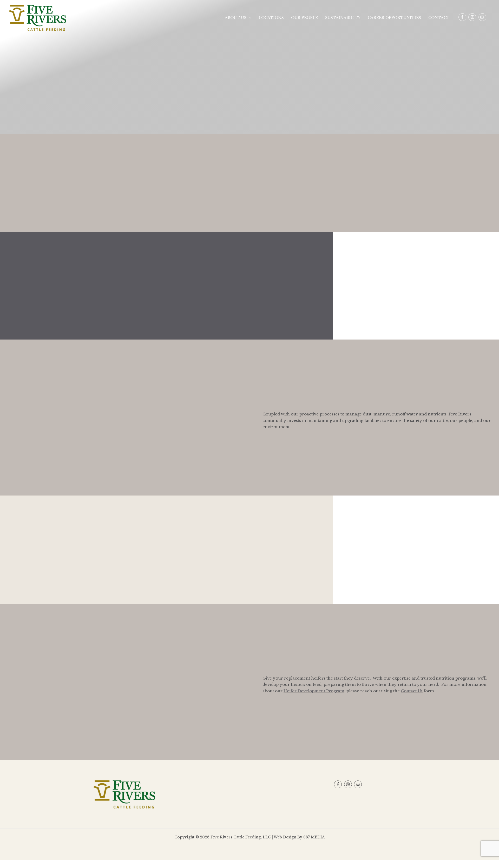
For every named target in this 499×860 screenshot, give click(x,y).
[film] (483, 17)
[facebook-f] (463, 17)
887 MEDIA (314, 837)
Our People (304, 17)
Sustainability (342, 17)
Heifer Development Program (314, 690)
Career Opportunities (394, 17)
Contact (439, 17)
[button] (248, 18)
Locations (271, 17)
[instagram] (472, 17)
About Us (235, 17)
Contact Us (412, 690)
